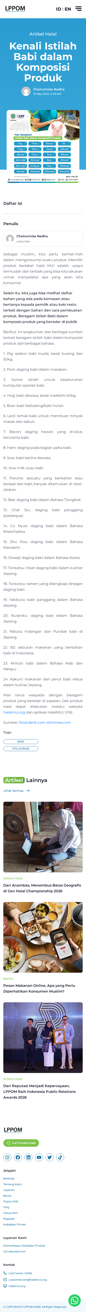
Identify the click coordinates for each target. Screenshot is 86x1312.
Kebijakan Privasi (14, 1224)
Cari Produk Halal (24, 1143)
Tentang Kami (12, 1184)
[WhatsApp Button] (74, 1300)
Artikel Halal (12, 878)
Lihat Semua (13, 791)
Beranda (8, 1178)
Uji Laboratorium (14, 1251)
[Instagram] (7, 1157)
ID (58, 9)
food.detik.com (32, 722)
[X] (50, 1157)
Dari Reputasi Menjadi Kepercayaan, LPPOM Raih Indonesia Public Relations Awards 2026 (39, 1091)
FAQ (6, 1207)
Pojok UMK (10, 1201)
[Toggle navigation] (78, 8)
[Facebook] (18, 1157)
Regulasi (9, 1218)
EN (68, 9)
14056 (28, 1273)
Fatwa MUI (10, 1213)
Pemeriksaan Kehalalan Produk (24, 1245)
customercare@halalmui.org (28, 1279)
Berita (8, 979)
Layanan (9, 1190)
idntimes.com (59, 722)
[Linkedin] (28, 1157)
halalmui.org (14, 712)
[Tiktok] (60, 1157)
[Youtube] (39, 1157)
